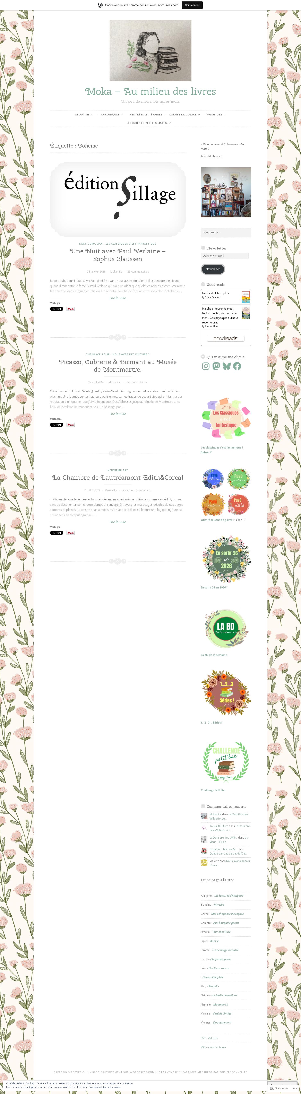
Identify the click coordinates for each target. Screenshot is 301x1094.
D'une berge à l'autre (225, 950)
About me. (83, 114)
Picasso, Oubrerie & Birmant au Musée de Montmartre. (118, 366)
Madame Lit (220, 1004)
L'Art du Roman (91, 243)
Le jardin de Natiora (224, 995)
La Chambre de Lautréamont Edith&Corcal (117, 477)
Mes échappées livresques (227, 914)
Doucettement (222, 1022)
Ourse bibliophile (213, 977)
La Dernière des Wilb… (223, 837)
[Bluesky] (227, 366)
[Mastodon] (216, 366)
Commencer (192, 5)
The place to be (98, 354)
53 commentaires (136, 382)
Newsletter (217, 248)
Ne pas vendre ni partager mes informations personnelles (202, 1072)
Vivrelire (219, 904)
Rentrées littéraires (146, 114)
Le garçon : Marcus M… (223, 849)
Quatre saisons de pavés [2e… (228, 853)
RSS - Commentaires (213, 1047)
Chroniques (110, 114)
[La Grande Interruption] (246, 302)
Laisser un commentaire (136, 490)
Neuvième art (118, 470)
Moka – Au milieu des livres (150, 91)
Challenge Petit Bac (213, 790)
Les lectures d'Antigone (228, 895)
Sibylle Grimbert (212, 297)
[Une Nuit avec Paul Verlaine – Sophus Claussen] (118, 199)
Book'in (215, 941)
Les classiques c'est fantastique (130, 243)
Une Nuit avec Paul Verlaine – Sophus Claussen (118, 255)
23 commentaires (138, 271)
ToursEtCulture (218, 826)
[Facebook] (237, 366)
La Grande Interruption (216, 293)
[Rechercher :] (226, 232)
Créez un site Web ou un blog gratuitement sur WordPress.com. (104, 1072)
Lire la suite (88, 298)
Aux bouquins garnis (226, 923)
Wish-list (214, 114)
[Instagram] (206, 366)
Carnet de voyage (183, 114)
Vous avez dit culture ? (131, 354)
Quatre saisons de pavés (216, 520)
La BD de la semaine (214, 655)
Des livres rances (219, 968)
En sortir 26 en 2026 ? (214, 587)
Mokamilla (116, 271)
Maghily (214, 986)
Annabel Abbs (211, 326)
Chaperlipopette (220, 959)
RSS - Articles (209, 1038)
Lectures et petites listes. (147, 123)
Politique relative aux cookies (105, 1087)
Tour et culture (221, 932)
